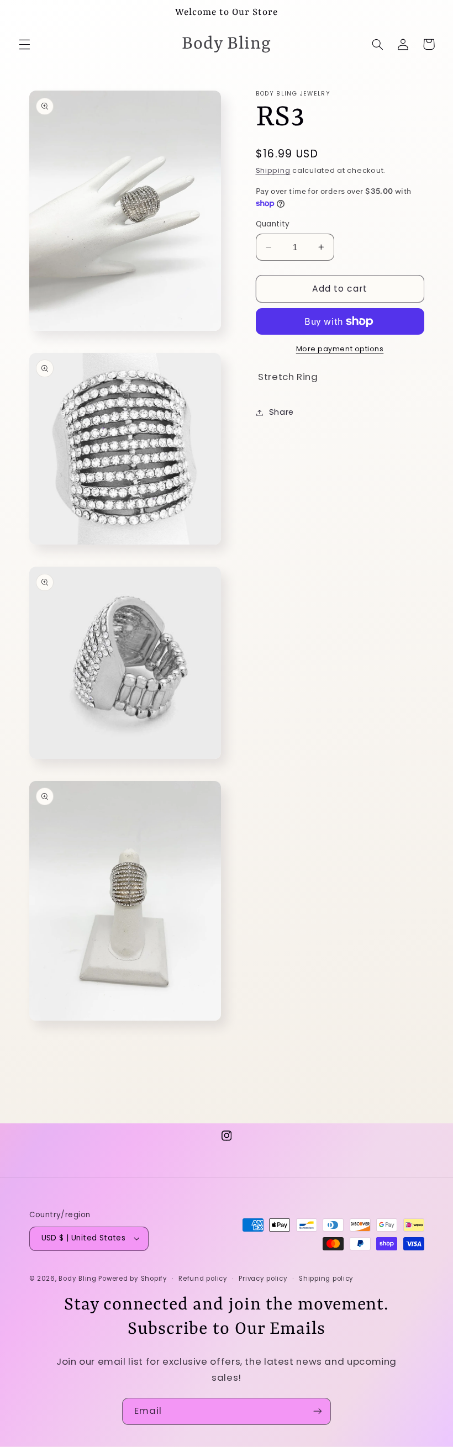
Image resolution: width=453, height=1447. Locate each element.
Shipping (273, 170)
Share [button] (281, 412)
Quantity (273, 224)
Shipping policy (326, 1278)
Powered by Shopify (132, 1278)
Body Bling (78, 1278)
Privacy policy (263, 1278)
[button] (24, 44)
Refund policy (203, 1278)
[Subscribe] (317, 1411)
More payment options (340, 348)
